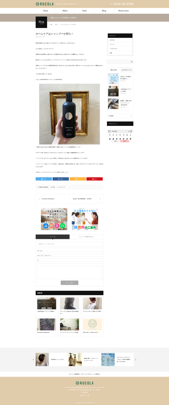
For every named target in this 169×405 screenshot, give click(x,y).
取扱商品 (76, 374)
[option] (52, 359)
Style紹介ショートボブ (57, 359)
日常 (43, 36)
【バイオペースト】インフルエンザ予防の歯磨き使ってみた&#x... (123, 359)
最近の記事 (113, 70)
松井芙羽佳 (45, 187)
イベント (112, 44)
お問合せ (97, 374)
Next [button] (136, 359)
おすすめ (112, 40)
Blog (104, 11)
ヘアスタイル (113, 48)
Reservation (123, 11)
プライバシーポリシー (87, 374)
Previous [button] (33, 359)
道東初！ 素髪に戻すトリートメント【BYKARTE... (126, 103)
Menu (64, 11)
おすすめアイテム (127, 70)
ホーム (71, 374)
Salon (45, 11)
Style (84, 11)
